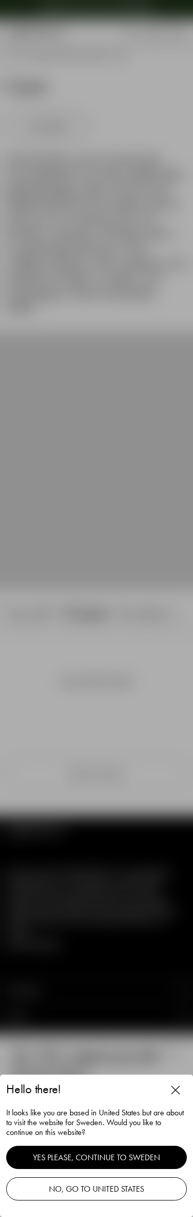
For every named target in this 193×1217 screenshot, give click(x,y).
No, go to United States (96, 1188)
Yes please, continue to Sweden (96, 1157)
